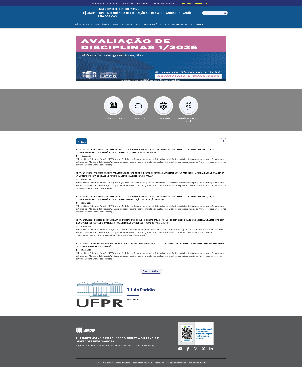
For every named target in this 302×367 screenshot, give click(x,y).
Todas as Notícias (151, 271)
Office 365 (186, 3)
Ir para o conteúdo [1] (97, 3)
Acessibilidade (159, 3)
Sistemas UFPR (200, 3)
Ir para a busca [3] (127, 3)
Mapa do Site (170, 3)
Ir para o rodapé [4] (141, 3)
